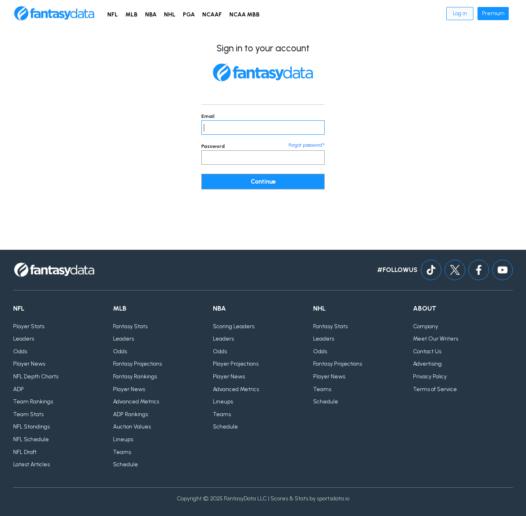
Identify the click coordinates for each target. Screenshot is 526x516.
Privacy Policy (430, 376)
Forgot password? (306, 145)
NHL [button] (169, 14)
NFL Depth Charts (35, 376)
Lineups (123, 439)
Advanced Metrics (136, 401)
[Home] (54, 13)
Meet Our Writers (435, 338)
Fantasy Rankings (135, 376)
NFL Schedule (31, 439)
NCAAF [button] (212, 14)
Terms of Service (435, 389)
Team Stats (28, 414)
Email (208, 116)
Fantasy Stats (130, 326)
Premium (493, 13)
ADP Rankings (130, 414)
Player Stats (28, 326)
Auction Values (132, 426)
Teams (122, 452)
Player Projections (235, 363)
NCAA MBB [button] (244, 14)
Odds (20, 351)
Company (425, 326)
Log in (460, 13)
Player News (29, 363)
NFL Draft (25, 452)
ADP (18, 389)
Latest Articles (31, 464)
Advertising (427, 363)
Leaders (23, 338)
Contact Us (427, 351)
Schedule (125, 464)
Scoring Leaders (233, 326)
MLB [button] (131, 14)
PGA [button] (189, 14)
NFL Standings (31, 426)
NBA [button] (151, 14)
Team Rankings (33, 401)
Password (213, 146)
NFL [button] (112, 14)
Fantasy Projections (137, 363)
